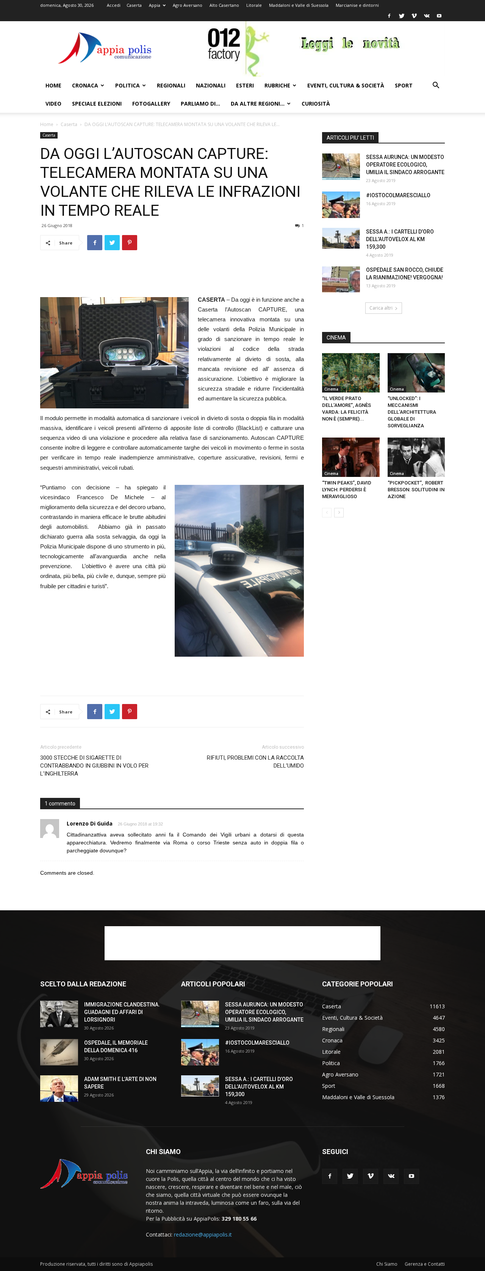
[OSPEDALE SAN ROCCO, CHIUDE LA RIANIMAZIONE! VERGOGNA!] (341, 279)
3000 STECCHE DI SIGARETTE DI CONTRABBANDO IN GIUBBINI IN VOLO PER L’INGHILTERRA (94, 765)
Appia (154, 5)
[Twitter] (401, 16)
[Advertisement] (172, 275)
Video (53, 103)
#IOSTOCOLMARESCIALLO (398, 195)
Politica (127, 85)
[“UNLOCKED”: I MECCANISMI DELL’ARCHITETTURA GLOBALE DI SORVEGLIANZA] (416, 373)
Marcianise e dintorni (357, 5)
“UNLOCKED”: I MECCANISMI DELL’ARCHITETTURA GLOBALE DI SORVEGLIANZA (412, 412)
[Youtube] (439, 16)
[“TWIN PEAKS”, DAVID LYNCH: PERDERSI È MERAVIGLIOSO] (351, 457)
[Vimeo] (414, 16)
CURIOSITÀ (316, 103)
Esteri (245, 85)
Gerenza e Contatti (425, 1264)
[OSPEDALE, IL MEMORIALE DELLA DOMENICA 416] (59, 1052)
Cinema (331, 389)
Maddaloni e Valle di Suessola (299, 5)
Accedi (113, 5)
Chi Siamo (386, 1264)
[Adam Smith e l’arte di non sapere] (59, 1088)
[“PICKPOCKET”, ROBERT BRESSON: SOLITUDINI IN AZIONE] (416, 457)
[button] (436, 86)
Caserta (134, 5)
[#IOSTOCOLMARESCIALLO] (341, 205)
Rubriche (277, 85)
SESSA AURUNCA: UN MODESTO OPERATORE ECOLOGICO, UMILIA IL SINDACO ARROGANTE (405, 164)
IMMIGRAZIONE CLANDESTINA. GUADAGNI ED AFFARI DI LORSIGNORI (122, 1012)
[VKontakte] (426, 16)
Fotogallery (151, 103)
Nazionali (210, 85)
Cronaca (85, 85)
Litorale (254, 5)
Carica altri (381, 308)
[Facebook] (389, 16)
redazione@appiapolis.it (203, 1234)
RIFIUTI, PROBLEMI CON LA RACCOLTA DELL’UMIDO (255, 761)
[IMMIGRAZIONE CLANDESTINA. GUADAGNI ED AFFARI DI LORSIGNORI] (59, 1014)
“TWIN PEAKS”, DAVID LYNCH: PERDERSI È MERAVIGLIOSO (346, 489)
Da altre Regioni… (258, 103)
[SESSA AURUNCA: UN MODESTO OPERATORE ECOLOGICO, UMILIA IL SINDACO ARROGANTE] (341, 166)
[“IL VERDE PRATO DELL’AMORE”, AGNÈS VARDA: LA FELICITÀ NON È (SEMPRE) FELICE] (351, 373)
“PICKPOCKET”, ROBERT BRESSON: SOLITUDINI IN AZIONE (416, 489)
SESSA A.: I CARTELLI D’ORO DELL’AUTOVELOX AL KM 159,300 (400, 239)
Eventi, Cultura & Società (345, 85)
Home (53, 85)
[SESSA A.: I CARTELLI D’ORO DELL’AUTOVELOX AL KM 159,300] (341, 238)
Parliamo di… (200, 103)
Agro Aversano (187, 5)
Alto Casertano (224, 5)
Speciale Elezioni (97, 103)
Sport (404, 85)
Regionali (171, 85)
